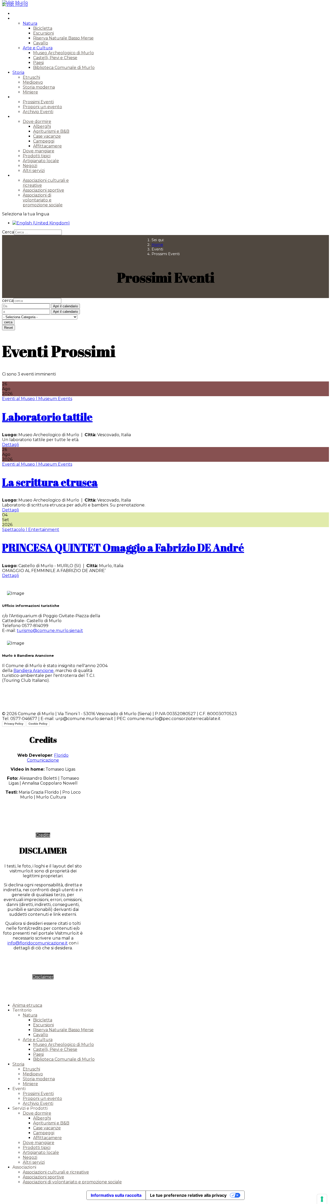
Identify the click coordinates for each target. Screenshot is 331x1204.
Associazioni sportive (43, 190)
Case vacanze (47, 136)
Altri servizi (34, 170)
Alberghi (42, 126)
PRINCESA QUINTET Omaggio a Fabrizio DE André (123, 547)
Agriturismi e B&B (51, 131)
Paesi (38, 62)
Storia (18, 72)
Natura (30, 23)
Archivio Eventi (38, 111)
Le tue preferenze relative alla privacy (188, 1195)
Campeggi (43, 141)
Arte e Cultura (37, 47)
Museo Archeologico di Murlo (63, 52)
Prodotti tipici (36, 155)
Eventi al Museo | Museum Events (37, 398)
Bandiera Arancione (33, 670)
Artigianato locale (41, 160)
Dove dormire (37, 121)
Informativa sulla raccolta (116, 1195)
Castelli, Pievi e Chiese (55, 57)
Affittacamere (47, 146)
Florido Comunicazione (48, 758)
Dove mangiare (38, 150)
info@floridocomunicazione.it (37, 943)
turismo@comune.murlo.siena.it (50, 630)
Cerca (8, 232)
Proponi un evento (42, 106)
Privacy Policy (13, 723)
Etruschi (31, 77)
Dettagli (10, 444)
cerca (7, 300)
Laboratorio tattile (47, 417)
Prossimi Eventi (38, 101)
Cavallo (40, 43)
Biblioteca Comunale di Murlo (64, 67)
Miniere (30, 92)
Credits (43, 835)
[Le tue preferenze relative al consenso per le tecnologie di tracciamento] (322, 1199)
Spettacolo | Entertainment (30, 529)
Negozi (30, 165)
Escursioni (43, 33)
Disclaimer (43, 976)
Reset (8, 328)
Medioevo (33, 82)
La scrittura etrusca (50, 482)
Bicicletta (42, 28)
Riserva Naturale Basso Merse (63, 38)
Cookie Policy (37, 723)
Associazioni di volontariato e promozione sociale (43, 200)
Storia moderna (39, 87)
